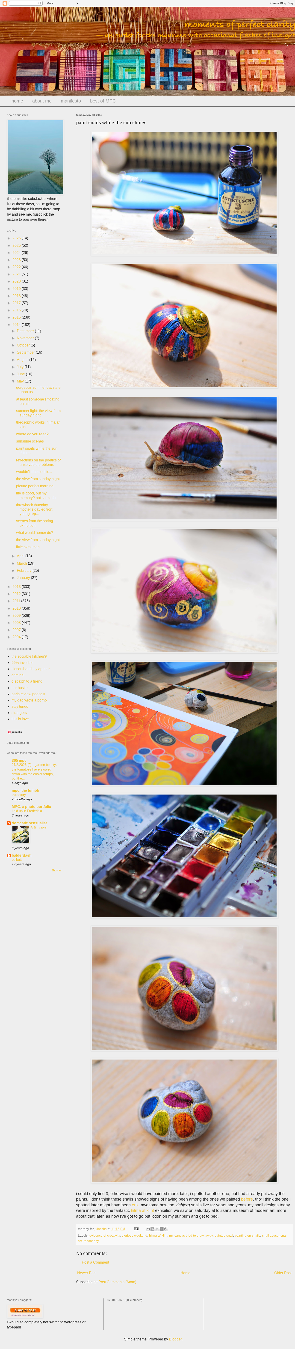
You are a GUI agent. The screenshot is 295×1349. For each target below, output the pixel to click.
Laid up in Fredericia (27, 811)
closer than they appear (31, 669)
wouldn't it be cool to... (34, 472)
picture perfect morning (34, 486)
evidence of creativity (104, 1235)
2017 (17, 303)
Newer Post (86, 1273)
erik (135, 1205)
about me (42, 100)
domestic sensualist (29, 823)
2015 (17, 317)
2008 (17, 623)
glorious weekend (134, 1235)
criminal (18, 675)
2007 (17, 630)
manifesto (71, 100)
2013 (17, 587)
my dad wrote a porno (29, 700)
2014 (17, 325)
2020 (17, 281)
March (22, 563)
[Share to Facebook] (161, 1229)
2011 (16, 601)
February (24, 570)
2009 (17, 615)
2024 (17, 253)
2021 (17, 274)
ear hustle (20, 688)
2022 (17, 267)
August (23, 360)
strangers (19, 713)
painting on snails (247, 1235)
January (24, 578)
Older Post (283, 1273)
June (21, 374)
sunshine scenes (30, 441)
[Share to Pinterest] (165, 1229)
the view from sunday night (38, 479)
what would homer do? (34, 533)
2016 (17, 310)
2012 (17, 594)
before (247, 1199)
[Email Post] (136, 1229)
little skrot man (28, 547)
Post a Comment (95, 1262)
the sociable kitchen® (29, 656)
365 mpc (19, 760)
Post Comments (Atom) (117, 1282)
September (26, 352)
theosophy (91, 1241)
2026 (17, 238)
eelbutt (17, 859)
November (26, 338)
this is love (20, 719)
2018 (17, 296)
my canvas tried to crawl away (191, 1235)
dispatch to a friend (27, 681)
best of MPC (103, 100)
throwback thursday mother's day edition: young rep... (34, 509)
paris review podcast (28, 694)
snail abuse (270, 1235)
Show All (56, 870)
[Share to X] (157, 1229)
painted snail (224, 1235)
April (21, 556)
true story (19, 795)
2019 (17, 289)
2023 (17, 260)
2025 (17, 245)
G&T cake (38, 827)
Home (185, 1273)
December (26, 331)
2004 (17, 637)
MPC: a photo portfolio (31, 807)
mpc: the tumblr (25, 790)
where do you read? (32, 434)
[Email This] (148, 1229)
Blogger (175, 1339)
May (21, 381)
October (24, 345)
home (17, 100)
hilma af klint (142, 1210)
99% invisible (22, 663)
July (20, 367)
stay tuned (20, 706)
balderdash (22, 855)
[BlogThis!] (152, 1229)
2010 (17, 608)
